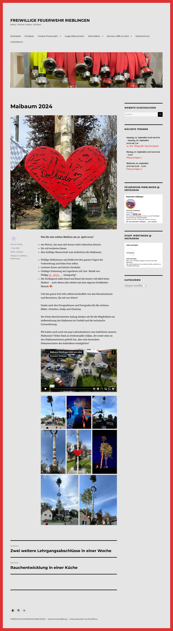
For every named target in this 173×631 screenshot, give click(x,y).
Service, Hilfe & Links (118, 36)
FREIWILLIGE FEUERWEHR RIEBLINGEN (50, 20)
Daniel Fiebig (16, 244)
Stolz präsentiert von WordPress (84, 619)
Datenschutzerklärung (57, 619)
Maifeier (23, 256)
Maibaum (14, 256)
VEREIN (19, 252)
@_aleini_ (55, 275)
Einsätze (29, 36)
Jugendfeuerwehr (74, 36)
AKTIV (12, 252)
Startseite (15, 36)
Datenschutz (143, 36)
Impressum (16, 42)
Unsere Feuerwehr (48, 36)
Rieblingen (15, 258)
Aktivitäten (94, 36)
